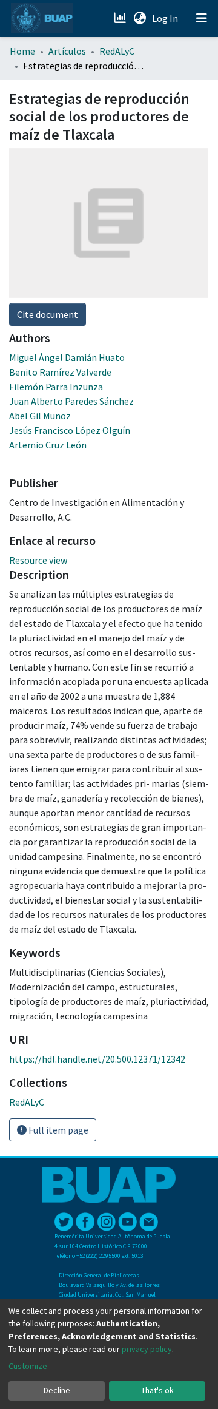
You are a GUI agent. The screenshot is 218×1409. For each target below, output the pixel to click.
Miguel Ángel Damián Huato (67, 357)
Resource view (38, 560)
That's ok (157, 1390)
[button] (140, 18)
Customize (27, 1365)
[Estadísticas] (121, 18)
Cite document (47, 314)
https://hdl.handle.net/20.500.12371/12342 (97, 1059)
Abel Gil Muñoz (40, 416)
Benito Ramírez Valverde (60, 372)
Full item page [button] (57, 1130)
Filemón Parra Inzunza (56, 386)
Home (22, 51)
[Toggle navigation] (201, 18)
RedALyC (116, 51)
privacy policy (147, 1348)
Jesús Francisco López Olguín (69, 430)
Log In (166, 18)
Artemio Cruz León (48, 445)
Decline (57, 1390)
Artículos (67, 51)
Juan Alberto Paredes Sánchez (71, 401)
